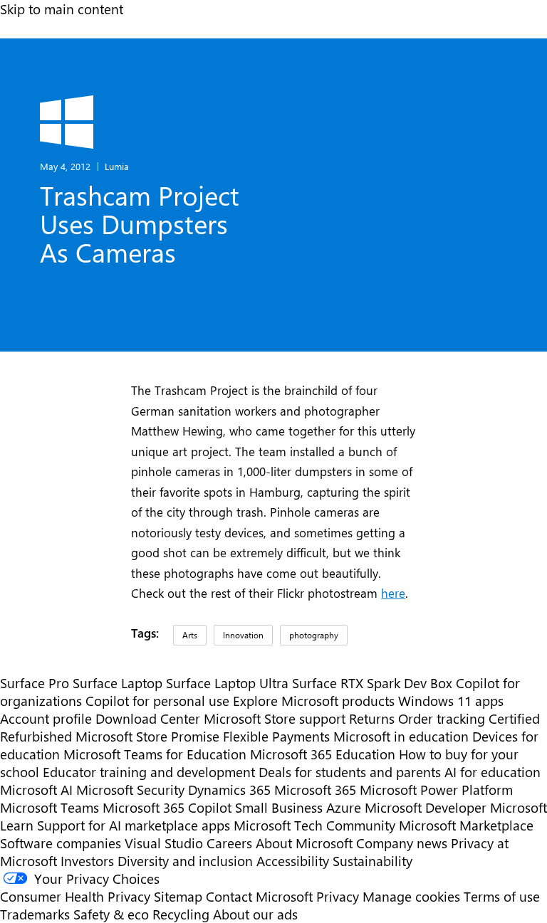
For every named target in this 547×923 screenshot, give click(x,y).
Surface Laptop (117, 683)
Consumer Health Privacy (75, 896)
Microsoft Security (130, 789)
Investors (87, 861)
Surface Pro (34, 683)
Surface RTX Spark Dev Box (372, 683)
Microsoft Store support (274, 718)
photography (313, 635)
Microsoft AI (36, 789)
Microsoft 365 (315, 789)
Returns (372, 718)
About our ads (255, 914)
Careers (229, 843)
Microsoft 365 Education (322, 754)
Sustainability (372, 861)
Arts (189, 635)
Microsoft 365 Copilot (167, 807)
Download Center (147, 718)
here (393, 593)
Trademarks (35, 914)
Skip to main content (61, 9)
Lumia (117, 166)
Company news (401, 843)
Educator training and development (149, 772)
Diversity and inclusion (185, 861)
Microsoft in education (401, 736)
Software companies (60, 843)
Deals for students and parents (350, 772)
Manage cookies (411, 896)
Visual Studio (164, 843)
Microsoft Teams (49, 807)
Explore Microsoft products (314, 701)
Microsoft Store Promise (147, 736)
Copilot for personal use (157, 701)
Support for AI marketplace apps (133, 825)
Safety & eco (111, 914)
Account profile (46, 718)
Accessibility (292, 861)
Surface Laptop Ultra (227, 683)
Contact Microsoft (259, 896)
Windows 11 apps (451, 701)
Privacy (339, 896)
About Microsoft (304, 843)
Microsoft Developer (425, 807)
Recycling (180, 914)
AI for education (492, 772)
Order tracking (441, 718)
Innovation (243, 635)
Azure (343, 807)
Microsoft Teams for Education (154, 754)
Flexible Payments (276, 736)
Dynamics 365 (229, 789)
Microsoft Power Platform (436, 789)
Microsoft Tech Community (314, 825)
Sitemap (178, 896)
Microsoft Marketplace (466, 825)
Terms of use (502, 896)
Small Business (279, 807)
